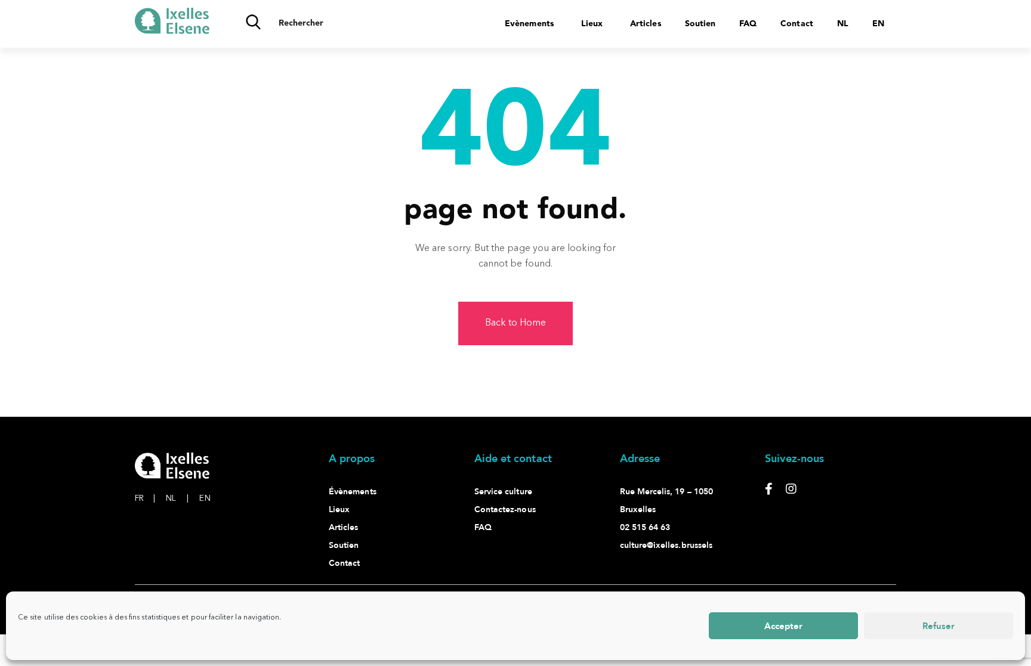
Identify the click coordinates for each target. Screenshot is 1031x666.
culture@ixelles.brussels (666, 545)
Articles (645, 24)
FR (145, 498)
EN (204, 498)
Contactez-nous (505, 509)
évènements (352, 491)
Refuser (938, 626)
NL (177, 498)
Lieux (592, 24)
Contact (796, 24)
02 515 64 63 (645, 527)
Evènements (529, 24)
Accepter (783, 626)
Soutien (700, 24)
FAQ (748, 24)
